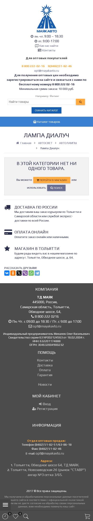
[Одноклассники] (13, 273)
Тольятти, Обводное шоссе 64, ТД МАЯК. (46, 465)
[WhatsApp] (31, 273)
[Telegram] (37, 273)
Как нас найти (48, 45)
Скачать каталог (46, 110)
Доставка (45, 365)
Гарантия (44, 375)
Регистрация (47, 409)
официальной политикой (66, 500)
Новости (45, 384)
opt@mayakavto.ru (46, 70)
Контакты (48, 50)
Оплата (45, 370)
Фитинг (54, 96)
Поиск (57, 187)
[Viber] (25, 273)
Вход (46, 404)
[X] (19, 273)
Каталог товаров (48, 121)
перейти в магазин (53, 180)
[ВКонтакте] (7, 273)
